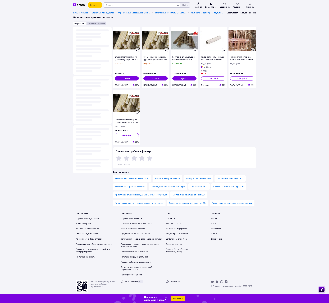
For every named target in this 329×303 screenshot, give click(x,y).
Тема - (131, 281)
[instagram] (221, 281)
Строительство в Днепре (103, 13)
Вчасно (214, 234)
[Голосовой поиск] (178, 5)
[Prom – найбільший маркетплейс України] (79, 5)
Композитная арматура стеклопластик (132, 178)
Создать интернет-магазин (133, 223)
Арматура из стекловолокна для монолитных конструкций (141, 195)
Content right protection (176, 239)
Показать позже (123, 164)
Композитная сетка (199, 186)
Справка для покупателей (87, 218)
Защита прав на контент (177, 234)
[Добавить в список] (137, 50)
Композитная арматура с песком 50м (188, 195)
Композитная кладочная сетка (230, 178)
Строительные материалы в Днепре (134, 13)
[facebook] (216, 281)
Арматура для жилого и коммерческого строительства (139, 203)
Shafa (213, 223)
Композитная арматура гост (167, 178)
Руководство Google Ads (131, 275)
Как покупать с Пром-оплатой (89, 239)
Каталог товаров (80, 13)
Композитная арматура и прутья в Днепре (207, 13)
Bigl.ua (214, 218)
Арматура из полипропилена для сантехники (232, 203)
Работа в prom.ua (173, 223)
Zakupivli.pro (216, 239)
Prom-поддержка (83, 223)
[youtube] (212, 281)
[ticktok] (226, 281)
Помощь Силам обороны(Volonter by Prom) (177, 250)
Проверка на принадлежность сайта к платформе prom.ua (93, 250)
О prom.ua (170, 218)
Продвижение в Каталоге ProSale (135, 234)
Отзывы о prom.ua (174, 244)
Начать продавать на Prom (133, 228)
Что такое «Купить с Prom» (87, 234)
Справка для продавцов (131, 218)
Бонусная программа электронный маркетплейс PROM (136, 268)
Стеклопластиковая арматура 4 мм (228, 186)
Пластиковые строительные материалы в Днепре (170, 13)
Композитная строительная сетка (130, 186)
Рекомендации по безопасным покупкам (94, 244)
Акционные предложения (87, 228)
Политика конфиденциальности (135, 257)
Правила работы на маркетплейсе (136, 262)
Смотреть (213, 78)
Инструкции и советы (85, 257)
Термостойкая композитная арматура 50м (187, 203)
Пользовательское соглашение (134, 251)
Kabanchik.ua (216, 228)
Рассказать (178, 298)
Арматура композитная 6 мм (198, 178)
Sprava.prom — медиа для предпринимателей (141, 239)
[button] (127, 78)
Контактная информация (177, 228)
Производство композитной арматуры (168, 186)
